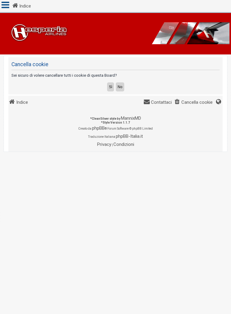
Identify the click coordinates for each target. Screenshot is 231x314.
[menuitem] (193, 102)
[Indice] (115, 33)
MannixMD (131, 118)
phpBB (98, 128)
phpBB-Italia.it (129, 136)
